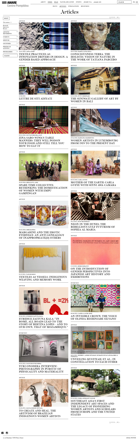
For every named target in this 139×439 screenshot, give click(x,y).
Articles (62, 6)
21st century (6, 22)
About (43, 2)
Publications (73, 6)
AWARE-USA (88, 2)
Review (5, 29)
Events (79, 2)
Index (50, 2)
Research (5, 25)
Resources (85, 6)
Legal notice (131, 438)
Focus (55, 6)
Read (56, 2)
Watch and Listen (67, 2)
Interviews (6, 27)
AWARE (97, 2)
